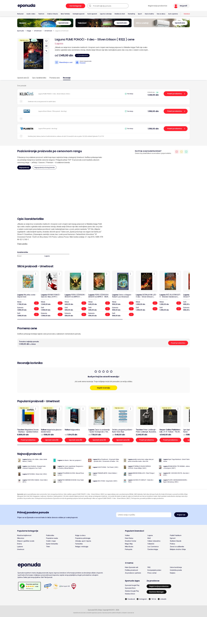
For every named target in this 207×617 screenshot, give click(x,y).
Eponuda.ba (131, 612)
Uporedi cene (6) (51, 440)
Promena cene (54, 78)
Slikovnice (20, 538)
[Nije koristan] (177, 152)
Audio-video (31, 14)
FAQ (148, 567)
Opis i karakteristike (39, 78)
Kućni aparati (92, 14)
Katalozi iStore (130, 594)
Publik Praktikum (175, 535)
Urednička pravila (176, 570)
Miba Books (129, 547)
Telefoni (41, 14)
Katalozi (187, 14)
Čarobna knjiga (152, 549)
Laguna (47, 256)
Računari (20, 14)
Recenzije (67, 78)
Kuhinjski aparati (78, 14)
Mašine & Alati (120, 14)
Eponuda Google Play (132, 585)
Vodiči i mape (51, 541)
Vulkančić (150, 544)
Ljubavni (20, 547)
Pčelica (172, 544)
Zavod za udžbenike (177, 547)
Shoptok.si (119, 612)
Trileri (48, 547)
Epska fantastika (52, 544)
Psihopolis (128, 549)
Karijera (172, 573)
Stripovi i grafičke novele (25, 541)
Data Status (129, 538)
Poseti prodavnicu (174, 94)
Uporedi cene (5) (75, 440)
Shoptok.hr (124, 612)
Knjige (29, 31)
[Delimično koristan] (181, 152)
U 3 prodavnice (82, 55)
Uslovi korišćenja (176, 567)
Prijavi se (181, 514)
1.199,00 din (153, 111)
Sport (140, 14)
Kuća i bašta (149, 14)
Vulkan (127, 535)
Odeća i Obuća (52, 14)
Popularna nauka (52, 538)
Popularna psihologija (82, 538)
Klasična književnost (24, 535)
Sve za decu (161, 14)
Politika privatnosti (131, 570)
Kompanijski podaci (154, 570)
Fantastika (79, 544)
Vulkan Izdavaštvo (153, 541)
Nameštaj (131, 14)
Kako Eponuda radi (131, 567)
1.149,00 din (153, 95)
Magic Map (129, 544)
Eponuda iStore (130, 588)
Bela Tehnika (65, 14)
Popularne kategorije (27, 530)
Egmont (172, 538)
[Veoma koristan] (186, 152)
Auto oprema (173, 14)
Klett (149, 538)
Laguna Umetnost (61, 31)
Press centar (152, 573)
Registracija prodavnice (157, 6)
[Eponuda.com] (26, 5)
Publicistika (50, 535)
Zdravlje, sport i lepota (83, 541)
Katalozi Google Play (132, 591)
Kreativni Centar (130, 541)
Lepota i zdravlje (106, 14)
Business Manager (156, 592)
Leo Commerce (153, 547)
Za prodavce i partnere (133, 573)
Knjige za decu (80, 535)
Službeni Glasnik (175, 541)
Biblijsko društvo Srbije (178, 549)
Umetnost (38, 31)
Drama (19, 544)
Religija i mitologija (81, 547)
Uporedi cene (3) (23, 78)
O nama (129, 563)
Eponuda (20, 31)
